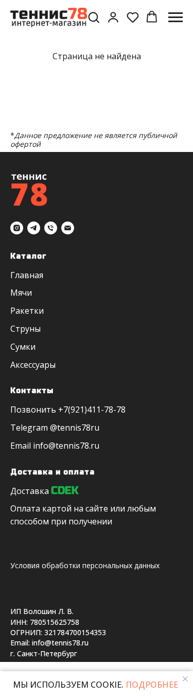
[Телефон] (50, 228)
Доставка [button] (29, 491)
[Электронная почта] (67, 228)
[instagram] (16, 228)
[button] (93, 17)
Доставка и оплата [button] (52, 472)
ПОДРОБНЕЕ (151, 684)
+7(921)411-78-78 (92, 409)
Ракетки (27, 310)
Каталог (28, 256)
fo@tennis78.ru (69, 445)
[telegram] (33, 228)
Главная (26, 275)
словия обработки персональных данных (87, 565)
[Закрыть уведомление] (185, 679)
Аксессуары (33, 364)
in (36, 445)
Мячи (21, 292)
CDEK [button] (64, 490)
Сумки (23, 346)
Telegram (29, 427)
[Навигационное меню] (175, 17)
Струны (25, 328)
